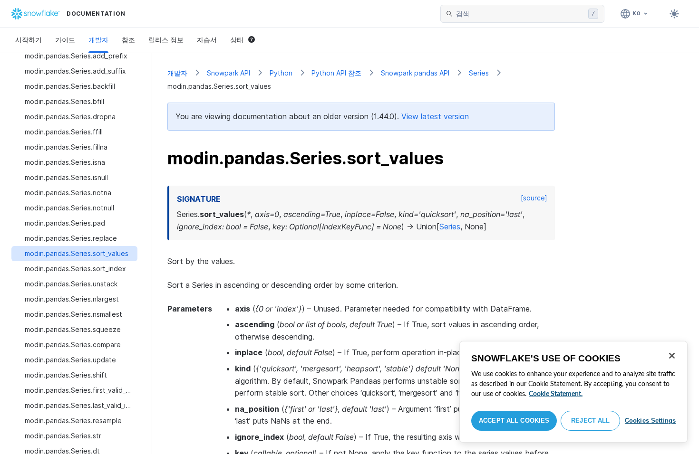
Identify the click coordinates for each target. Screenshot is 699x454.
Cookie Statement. (555, 394)
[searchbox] (520, 13)
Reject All (590, 420)
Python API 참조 (336, 73)
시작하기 (28, 40)
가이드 (65, 40)
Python (281, 73)
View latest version (435, 116)
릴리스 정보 (166, 40)
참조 (128, 40)
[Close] (671, 355)
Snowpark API (228, 73)
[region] (573, 392)
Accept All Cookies (514, 420)
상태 (236, 40)
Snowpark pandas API (415, 73)
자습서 (207, 40)
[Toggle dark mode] (674, 13)
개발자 (98, 40)
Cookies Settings (650, 420)
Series (479, 73)
